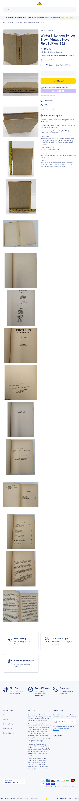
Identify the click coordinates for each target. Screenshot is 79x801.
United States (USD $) (13, 782)
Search (5, 719)
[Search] (5, 9)
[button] (75, 4)
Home (4, 22)
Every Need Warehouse (57, 786)
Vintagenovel (49, 109)
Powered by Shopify (70, 786)
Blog (4, 715)
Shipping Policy (8, 724)
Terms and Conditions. (61, 87)
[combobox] (39, 9)
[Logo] (39, 3)
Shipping (43, 52)
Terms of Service (8, 733)
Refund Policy (7, 728)
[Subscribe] (73, 721)
